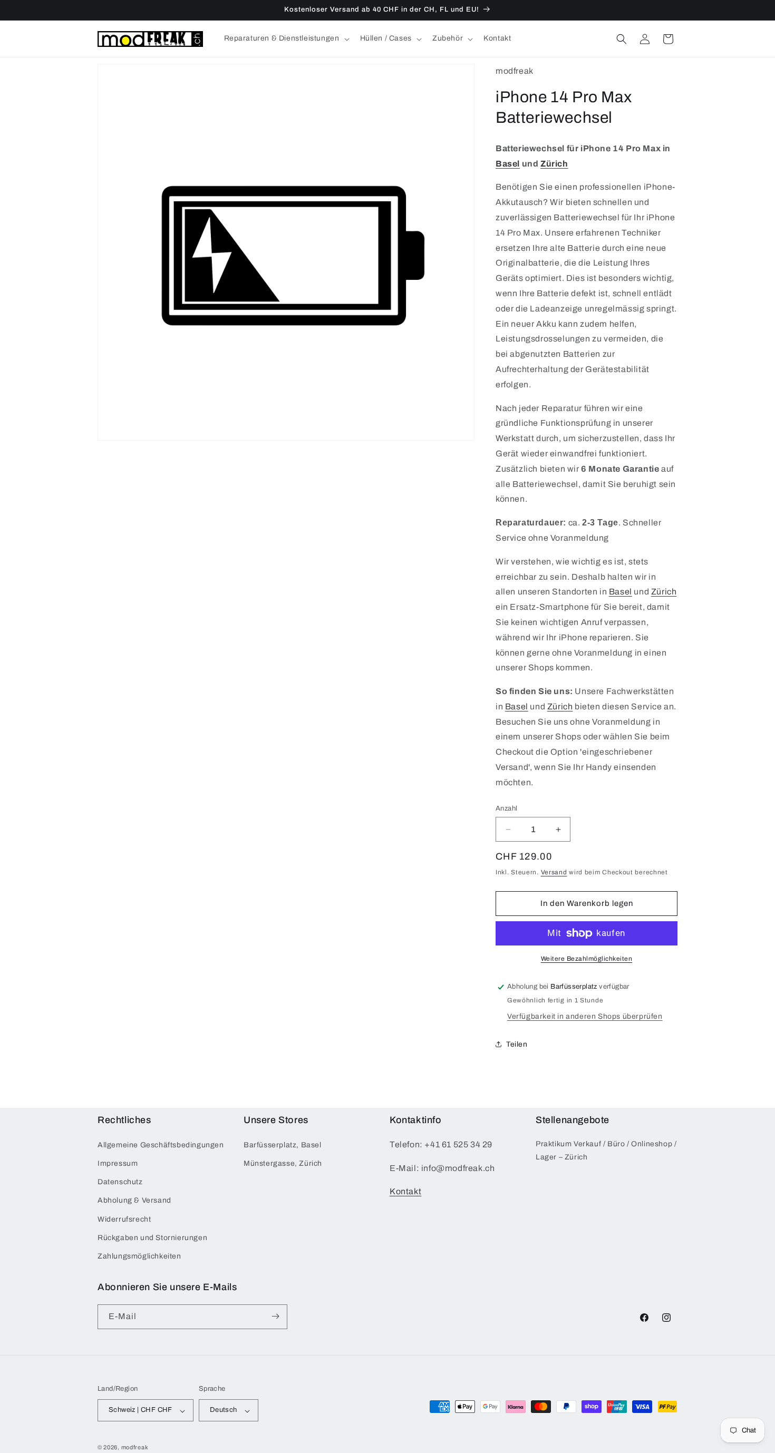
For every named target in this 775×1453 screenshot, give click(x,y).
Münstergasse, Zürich (283, 1163)
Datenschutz (120, 1182)
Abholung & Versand (134, 1200)
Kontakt (405, 1191)
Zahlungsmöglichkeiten (139, 1256)
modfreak (135, 1448)
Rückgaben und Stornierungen (152, 1237)
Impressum (118, 1163)
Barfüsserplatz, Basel (283, 1144)
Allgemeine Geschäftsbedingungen (161, 1144)
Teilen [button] (517, 1044)
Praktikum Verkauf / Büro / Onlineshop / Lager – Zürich (606, 1150)
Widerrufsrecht (124, 1219)
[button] (286, 38)
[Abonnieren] (275, 1316)
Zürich (554, 163)
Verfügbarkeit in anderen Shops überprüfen (585, 1016)
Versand (554, 872)
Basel (508, 163)
